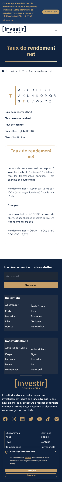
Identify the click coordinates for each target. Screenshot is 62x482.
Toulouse (36, 321)
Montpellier (37, 326)
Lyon (34, 311)
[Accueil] (2, 71)
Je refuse (31, 475)
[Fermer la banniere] (56, 13)
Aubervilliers (38, 349)
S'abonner (31, 285)
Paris (8, 311)
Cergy (8, 354)
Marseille (10, 316)
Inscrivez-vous (51, 11)
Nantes (9, 326)
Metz (34, 364)
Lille (7, 321)
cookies (28, 457)
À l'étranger (12, 304)
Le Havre (10, 359)
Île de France (38, 306)
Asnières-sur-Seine (16, 347)
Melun (8, 364)
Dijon (34, 354)
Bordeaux (36, 316)
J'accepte (31, 470)
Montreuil (36, 369)
